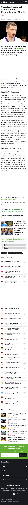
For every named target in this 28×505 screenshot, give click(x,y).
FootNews (9, 501)
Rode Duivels (19, 253)
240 (25, 19)
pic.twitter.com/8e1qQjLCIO (9, 199)
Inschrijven (23, 455)
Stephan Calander (7, 19)
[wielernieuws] (14, 485)
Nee (6, 248)
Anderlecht (19, 48)
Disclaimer (3, 501)
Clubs (3, 466)
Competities (5, 462)
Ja (6, 245)
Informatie (5, 475)
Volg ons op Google (8, 15)
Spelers (3, 471)
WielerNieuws (16, 501)
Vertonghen (11, 253)
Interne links (5, 479)
